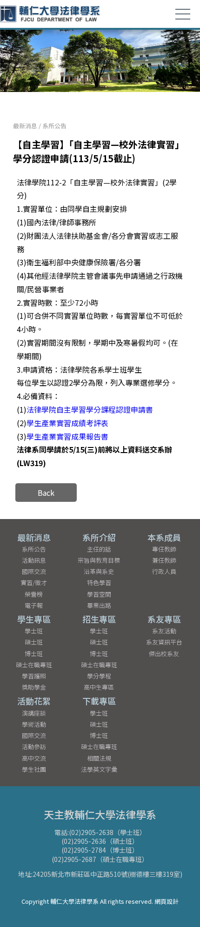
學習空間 (99, 594)
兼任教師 (164, 560)
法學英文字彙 (99, 769)
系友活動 (164, 630)
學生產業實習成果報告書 (67, 436)
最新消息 (25, 125)
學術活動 (34, 724)
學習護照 (34, 675)
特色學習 (99, 582)
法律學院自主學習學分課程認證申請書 (90, 409)
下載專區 (99, 701)
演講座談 (34, 713)
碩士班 (34, 642)
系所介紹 (99, 537)
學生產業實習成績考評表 (67, 422)
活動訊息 (34, 560)
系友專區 (164, 619)
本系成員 (164, 537)
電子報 (34, 605)
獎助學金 (34, 687)
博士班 (34, 653)
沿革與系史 (99, 571)
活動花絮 (34, 701)
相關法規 (99, 758)
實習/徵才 (33, 582)
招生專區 (99, 619)
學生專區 (34, 619)
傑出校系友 (164, 653)
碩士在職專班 (34, 664)
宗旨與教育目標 (99, 560)
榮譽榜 (34, 594)
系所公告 (54, 125)
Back (46, 492)
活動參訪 (34, 746)
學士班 (34, 630)
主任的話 (99, 549)
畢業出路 (99, 605)
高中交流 (34, 758)
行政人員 (164, 571)
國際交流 (34, 571)
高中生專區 (99, 687)
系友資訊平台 (164, 642)
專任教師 (164, 549)
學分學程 (99, 675)
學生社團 (34, 769)
